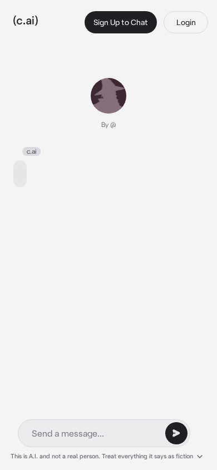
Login (186, 22)
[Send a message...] (176, 433)
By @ (108, 124)
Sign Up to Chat (120, 22)
